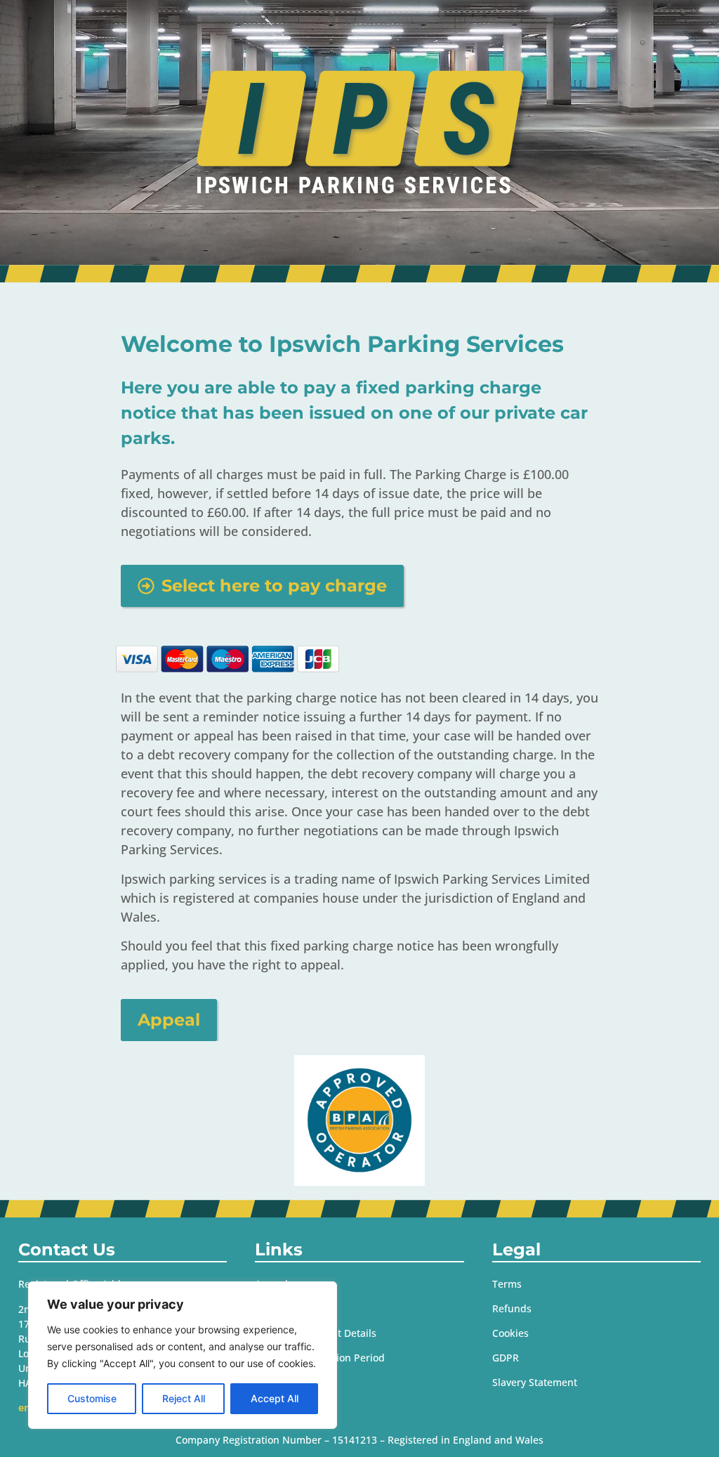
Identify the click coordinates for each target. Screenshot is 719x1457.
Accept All (274, 1398)
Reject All (183, 1398)
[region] (182, 1355)
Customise (92, 1398)
